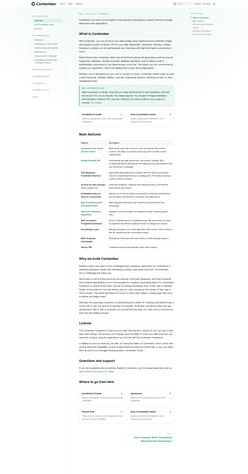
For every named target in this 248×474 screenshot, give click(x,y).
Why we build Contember (203, 24)
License (196, 28)
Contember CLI (39, 83)
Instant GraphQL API (90, 160)
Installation (38, 40)
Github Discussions (94, 371)
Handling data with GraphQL (46, 48)
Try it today (96, 102)
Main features (198, 21)
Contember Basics (40, 35)
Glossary (38, 29)
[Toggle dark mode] (214, 4)
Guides (35, 97)
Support (79, 4)
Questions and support (202, 31)
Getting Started (40, 16)
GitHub (198, 4)
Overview (38, 20)
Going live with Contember (45, 56)
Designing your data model (45, 44)
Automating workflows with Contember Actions (45, 61)
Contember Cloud (40, 90)
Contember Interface (42, 69)
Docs (62, 4)
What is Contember (201, 18)
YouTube (207, 4)
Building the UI (40, 52)
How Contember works (44, 24)
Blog (70, 4)
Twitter (110, 371)
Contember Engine (40, 76)
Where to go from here (202, 34)
